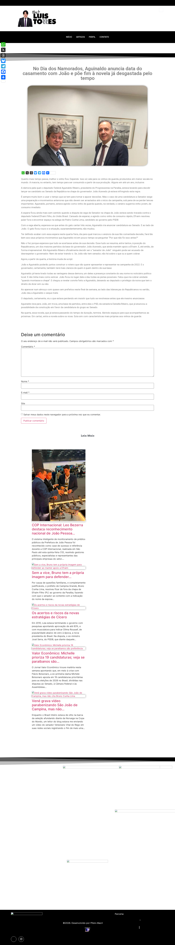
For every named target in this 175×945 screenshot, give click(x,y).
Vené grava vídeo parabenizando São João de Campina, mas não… (55, 705)
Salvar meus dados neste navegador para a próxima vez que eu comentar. (62, 414)
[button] (161, 10)
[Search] (157, 21)
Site (23, 403)
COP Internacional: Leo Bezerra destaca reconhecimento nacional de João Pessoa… (57, 529)
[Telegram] (3, 66)
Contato (104, 37)
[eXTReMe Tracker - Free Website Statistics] (87, 931)
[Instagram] (157, 3)
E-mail (25, 392)
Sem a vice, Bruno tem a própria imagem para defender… (58, 575)
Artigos (80, 37)
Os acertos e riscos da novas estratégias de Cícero (55, 615)
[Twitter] (152, 3)
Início (69, 37)
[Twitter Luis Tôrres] (13, 939)
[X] (3, 50)
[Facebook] (3, 71)
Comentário (28, 346)
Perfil (92, 37)
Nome (25, 381)
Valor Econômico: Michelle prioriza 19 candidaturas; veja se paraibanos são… (58, 657)
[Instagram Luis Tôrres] (21, 939)
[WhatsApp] (3, 44)
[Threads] (3, 55)
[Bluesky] (3, 61)
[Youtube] (162, 3)
